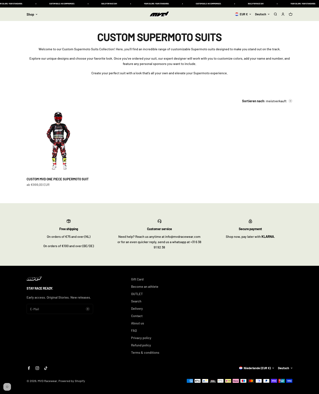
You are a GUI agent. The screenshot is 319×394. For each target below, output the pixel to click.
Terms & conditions (145, 352)
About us (137, 323)
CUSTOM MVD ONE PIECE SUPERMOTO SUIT (58, 179)
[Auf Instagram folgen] (37, 368)
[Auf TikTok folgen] (46, 368)
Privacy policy (141, 338)
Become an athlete (144, 286)
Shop (30, 14)
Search (136, 301)
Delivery (137, 308)
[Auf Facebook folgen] (29, 368)
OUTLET (137, 294)
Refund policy (141, 345)
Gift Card (137, 279)
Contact (137, 316)
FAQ (134, 330)
